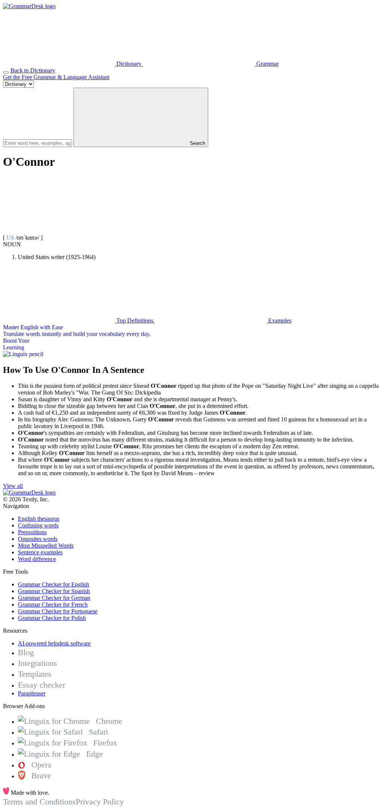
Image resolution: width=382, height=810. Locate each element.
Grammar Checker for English (53, 584)
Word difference (37, 559)
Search (196, 143)
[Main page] (29, 6)
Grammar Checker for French (53, 604)
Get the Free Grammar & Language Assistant (56, 77)
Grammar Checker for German (54, 598)
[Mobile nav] (6, 72)
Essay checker (41, 684)
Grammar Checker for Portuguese (57, 611)
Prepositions (32, 532)
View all (13, 486)
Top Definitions (135, 320)
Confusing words (38, 525)
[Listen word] (59, 231)
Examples (279, 320)
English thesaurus (38, 518)
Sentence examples (40, 552)
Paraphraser (32, 693)
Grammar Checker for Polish (52, 618)
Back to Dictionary (32, 70)
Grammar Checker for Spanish (54, 591)
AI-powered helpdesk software (54, 643)
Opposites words (37, 539)
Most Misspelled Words (45, 545)
